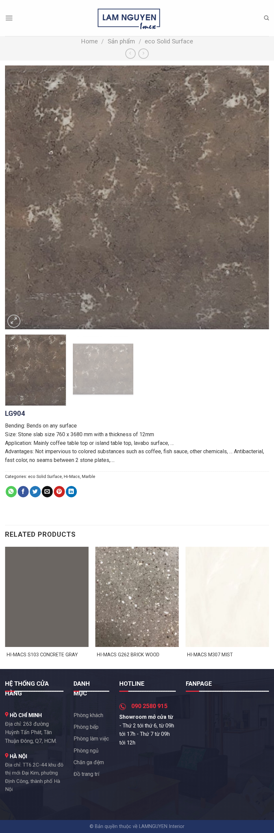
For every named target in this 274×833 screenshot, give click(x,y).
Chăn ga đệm (89, 762)
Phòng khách (88, 715)
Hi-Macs (72, 476)
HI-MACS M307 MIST (210, 655)
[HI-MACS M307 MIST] (227, 597)
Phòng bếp (86, 727)
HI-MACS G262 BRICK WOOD (128, 655)
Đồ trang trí (86, 774)
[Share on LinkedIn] (71, 491)
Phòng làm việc (91, 738)
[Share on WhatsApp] (11, 491)
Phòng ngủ (86, 750)
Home (89, 41)
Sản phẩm (121, 41)
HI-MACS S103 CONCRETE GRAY (42, 655)
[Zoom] (13, 321)
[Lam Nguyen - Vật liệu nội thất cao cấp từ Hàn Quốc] (129, 18)
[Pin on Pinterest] (59, 491)
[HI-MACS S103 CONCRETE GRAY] (47, 597)
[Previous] (19, 197)
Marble (88, 476)
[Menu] (9, 18)
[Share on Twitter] (35, 491)
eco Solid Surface (169, 41)
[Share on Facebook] (23, 491)
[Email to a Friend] (47, 491)
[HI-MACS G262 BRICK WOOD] (137, 597)
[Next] (255, 197)
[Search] (266, 18)
